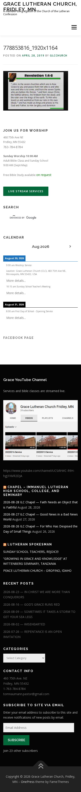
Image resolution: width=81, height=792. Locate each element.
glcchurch (58, 55)
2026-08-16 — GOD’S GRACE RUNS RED (31, 604)
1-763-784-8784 (14, 689)
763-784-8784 (13, 147)
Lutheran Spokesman (30, 544)
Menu (73, 27)
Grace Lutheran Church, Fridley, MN (40, 6)
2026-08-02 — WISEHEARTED (24, 624)
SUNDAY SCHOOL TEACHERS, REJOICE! (31, 552)
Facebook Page (18, 338)
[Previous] (10, 246)
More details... (16, 280)
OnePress (28, 782)
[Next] (70, 246)
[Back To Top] (40, 766)
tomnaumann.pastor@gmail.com (26, 694)
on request (43, 175)
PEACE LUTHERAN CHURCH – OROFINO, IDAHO (37, 570)
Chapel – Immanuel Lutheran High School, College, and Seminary (35, 491)
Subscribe (16, 740)
